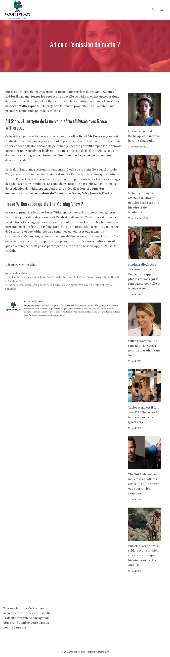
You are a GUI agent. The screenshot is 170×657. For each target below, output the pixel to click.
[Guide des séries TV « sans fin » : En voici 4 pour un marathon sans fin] (144, 333)
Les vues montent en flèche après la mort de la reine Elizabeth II (144, 136)
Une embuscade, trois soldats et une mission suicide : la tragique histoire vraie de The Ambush (143, 555)
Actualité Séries (18, 273)
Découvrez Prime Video (21, 265)
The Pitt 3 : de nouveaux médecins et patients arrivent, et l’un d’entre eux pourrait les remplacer (144, 484)
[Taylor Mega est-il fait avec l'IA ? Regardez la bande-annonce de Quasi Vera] (144, 400)
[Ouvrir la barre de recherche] (153, 9)
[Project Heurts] (17, 10)
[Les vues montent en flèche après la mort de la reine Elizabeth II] (144, 123)
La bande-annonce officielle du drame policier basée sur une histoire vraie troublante (143, 202)
